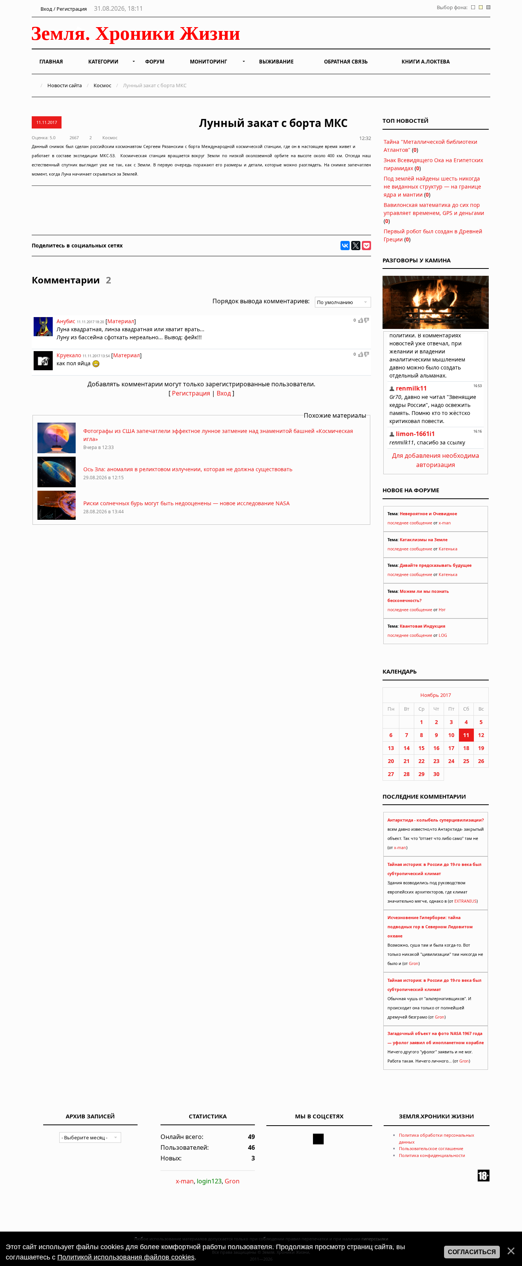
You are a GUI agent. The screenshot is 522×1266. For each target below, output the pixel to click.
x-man (445, 523)
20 (391, 761)
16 (436, 748)
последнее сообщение (409, 523)
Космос (102, 85)
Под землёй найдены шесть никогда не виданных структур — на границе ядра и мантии (432, 186)
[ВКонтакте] (345, 245)
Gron (413, 963)
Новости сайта (64, 85)
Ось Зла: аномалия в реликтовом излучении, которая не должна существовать (187, 469)
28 (407, 774)
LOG (443, 635)
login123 (209, 1181)
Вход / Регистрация (63, 8)
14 (407, 748)
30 (436, 774)
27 (391, 774)
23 (436, 761)
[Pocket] (366, 245)
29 (421, 774)
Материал (120, 321)
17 (451, 748)
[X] (355, 245)
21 (407, 761)
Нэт (442, 609)
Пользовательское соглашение (431, 1148)
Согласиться (472, 1252)
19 (481, 748)
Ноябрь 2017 (435, 695)
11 (466, 735)
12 (481, 735)
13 (391, 748)
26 (481, 761)
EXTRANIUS (465, 901)
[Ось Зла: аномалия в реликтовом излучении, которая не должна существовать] (56, 485)
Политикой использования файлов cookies (126, 1257)
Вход (224, 393)
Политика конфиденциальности (432, 1155)
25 (466, 761)
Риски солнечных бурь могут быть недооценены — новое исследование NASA (186, 503)
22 (421, 761)
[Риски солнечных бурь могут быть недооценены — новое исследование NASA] (56, 519)
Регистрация (191, 393)
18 (466, 748)
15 (421, 748)
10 (451, 735)
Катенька (448, 549)
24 (451, 761)
